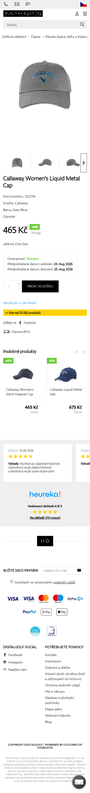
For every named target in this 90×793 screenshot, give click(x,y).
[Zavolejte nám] (6, 4)
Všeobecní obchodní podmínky (59, 700)
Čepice (35, 36)
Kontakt (51, 654)
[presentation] (84, 162)
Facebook (30, 323)
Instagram (15, 662)
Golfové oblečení (14, 36)
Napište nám (17, 669)
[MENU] (85, 13)
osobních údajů (64, 582)
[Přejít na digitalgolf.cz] (83, 4)
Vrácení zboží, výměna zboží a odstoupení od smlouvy (65, 676)
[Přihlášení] (77, 13)
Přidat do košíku (40, 286)
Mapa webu (53, 709)
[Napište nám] (17, 4)
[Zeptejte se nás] (28, 4)
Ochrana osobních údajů (62, 685)
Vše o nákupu (55, 691)
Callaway (21, 203)
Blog (48, 721)
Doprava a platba (57, 667)
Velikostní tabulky (58, 715)
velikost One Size (15, 244)
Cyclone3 (71, 745)
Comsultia (45, 747)
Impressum (53, 661)
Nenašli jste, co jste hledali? (20, 303)
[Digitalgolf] (45, 541)
